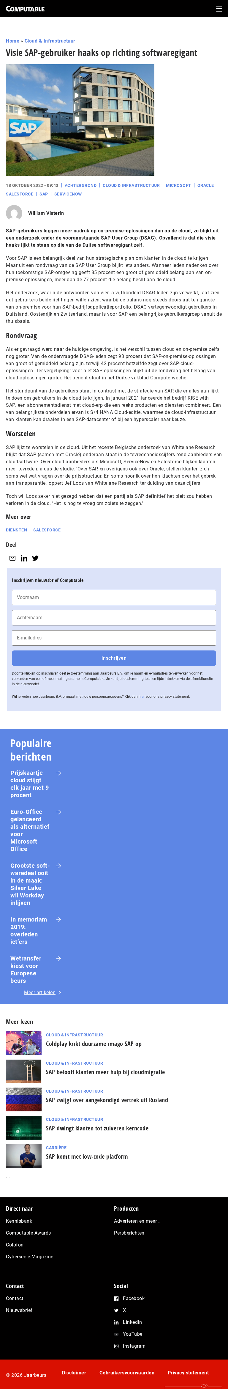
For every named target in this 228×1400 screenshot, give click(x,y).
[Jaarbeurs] (190, 1391)
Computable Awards (28, 1233)
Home (12, 41)
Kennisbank (19, 1221)
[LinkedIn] (24, 558)
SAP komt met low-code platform (87, 1156)
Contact (14, 1298)
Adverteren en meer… (137, 1221)
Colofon (15, 1245)
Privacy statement (188, 1373)
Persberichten (129, 1233)
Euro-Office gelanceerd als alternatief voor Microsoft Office (30, 830)
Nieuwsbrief (19, 1310)
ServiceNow (68, 194)
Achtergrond (81, 185)
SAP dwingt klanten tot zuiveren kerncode (97, 1128)
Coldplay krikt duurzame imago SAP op (94, 1044)
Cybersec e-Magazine (29, 1257)
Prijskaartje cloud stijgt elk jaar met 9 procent (29, 784)
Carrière (56, 1147)
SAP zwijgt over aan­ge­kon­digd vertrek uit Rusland (107, 1100)
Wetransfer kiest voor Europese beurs (25, 969)
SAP (43, 194)
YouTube (132, 1334)
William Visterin (46, 213)
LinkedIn (132, 1322)
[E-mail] (12, 558)
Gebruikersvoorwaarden (127, 1373)
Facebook (134, 1298)
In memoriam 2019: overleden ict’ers (28, 930)
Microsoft (178, 185)
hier (142, 696)
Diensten (16, 530)
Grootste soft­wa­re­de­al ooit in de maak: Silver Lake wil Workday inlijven (30, 884)
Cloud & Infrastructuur (50, 41)
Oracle (205, 185)
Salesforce (19, 194)
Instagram (134, 1346)
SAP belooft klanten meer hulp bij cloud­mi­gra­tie (105, 1072)
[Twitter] (35, 558)
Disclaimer (74, 1373)
